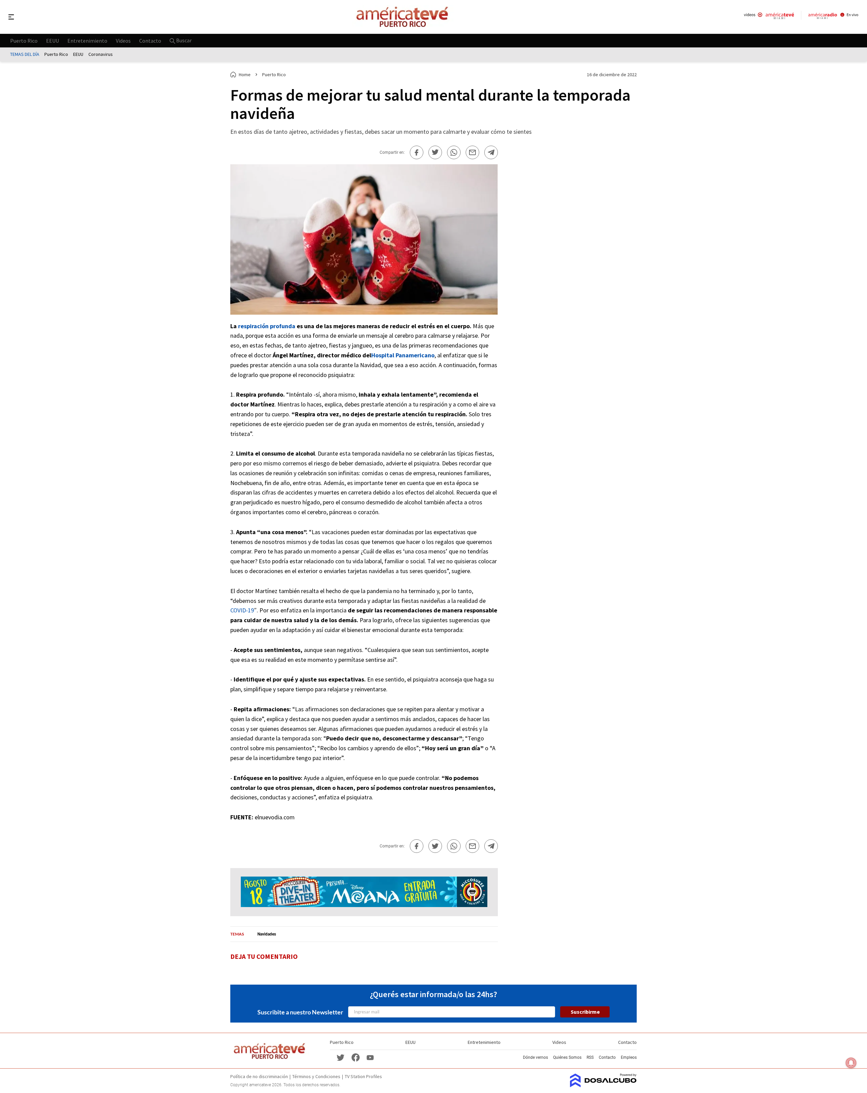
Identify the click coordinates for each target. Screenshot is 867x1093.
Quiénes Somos (567, 1057)
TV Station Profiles (363, 1076)
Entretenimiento (87, 40)
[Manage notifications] (851, 1062)
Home (245, 74)
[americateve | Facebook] (356, 1057)
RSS (590, 1057)
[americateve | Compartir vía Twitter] (435, 152)
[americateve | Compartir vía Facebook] (416, 152)
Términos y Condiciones (316, 1076)
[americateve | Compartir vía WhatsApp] (454, 152)
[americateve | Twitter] (341, 1057)
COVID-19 (242, 610)
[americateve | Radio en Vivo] (833, 17)
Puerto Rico (24, 40)
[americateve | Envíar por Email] (472, 152)
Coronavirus (100, 54)
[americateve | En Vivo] (769, 17)
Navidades (266, 934)
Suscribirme (585, 1011)
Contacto (150, 40)
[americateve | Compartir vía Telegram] (491, 152)
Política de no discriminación (259, 1076)
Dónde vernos (535, 1057)
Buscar (183, 40)
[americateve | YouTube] (370, 1057)
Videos (123, 40)
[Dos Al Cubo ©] (603, 1085)
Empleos (629, 1057)
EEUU (52, 40)
